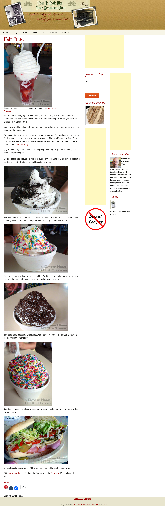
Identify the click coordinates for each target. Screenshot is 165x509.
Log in (105, 504)
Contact (53, 32)
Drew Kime (53, 108)
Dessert (9, 111)
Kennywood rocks (16, 473)
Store (25, 32)
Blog (15, 32)
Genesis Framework (82, 504)
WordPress (96, 504)
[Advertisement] (104, 51)
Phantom (55, 473)
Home (5, 32)
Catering (65, 32)
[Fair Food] (28, 75)
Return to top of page (82, 499)
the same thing (21, 144)
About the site (38, 32)
